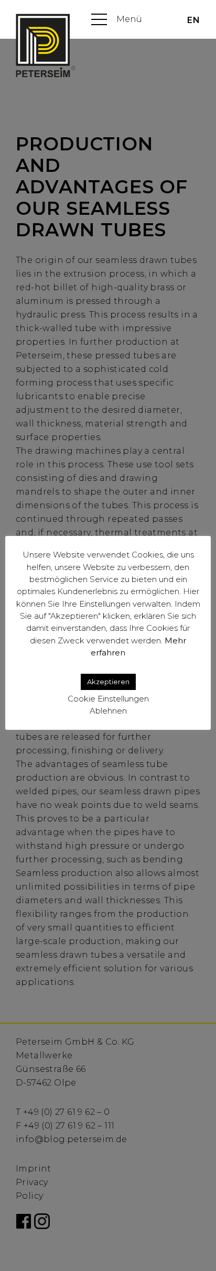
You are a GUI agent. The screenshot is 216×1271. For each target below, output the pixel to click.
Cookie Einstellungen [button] (108, 699)
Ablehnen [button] (108, 711)
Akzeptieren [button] (108, 681)
